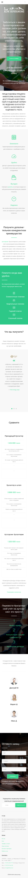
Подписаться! (21, 805)
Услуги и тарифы (14, 58)
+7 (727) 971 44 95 (8, 865)
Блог (3, 841)
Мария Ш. (14, 704)
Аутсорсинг (5, 242)
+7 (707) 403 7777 (9, 863)
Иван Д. (14, 721)
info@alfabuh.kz (9, 868)
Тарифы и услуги (6, 843)
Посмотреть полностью (14, 592)
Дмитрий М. (14, 688)
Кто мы (3, 838)
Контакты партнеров (6, 848)
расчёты (10, 187)
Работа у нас (5, 851)
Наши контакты (5, 846)
